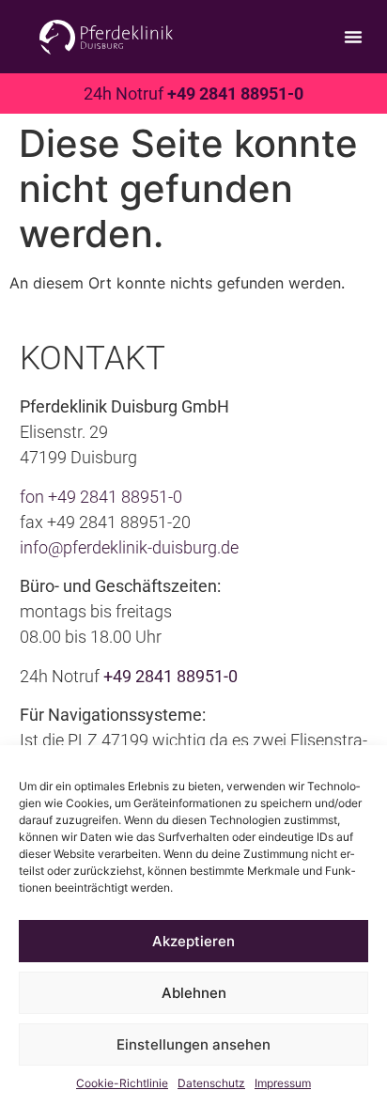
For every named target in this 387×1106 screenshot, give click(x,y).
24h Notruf (193, 93)
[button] (353, 37)
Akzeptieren (193, 941)
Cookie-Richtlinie (122, 1083)
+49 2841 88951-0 (115, 496)
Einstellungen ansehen (193, 1044)
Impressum (283, 1083)
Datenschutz (211, 1083)
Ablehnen (194, 993)
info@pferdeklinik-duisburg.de (129, 547)
